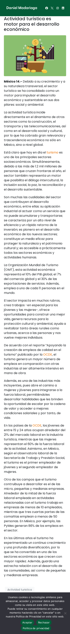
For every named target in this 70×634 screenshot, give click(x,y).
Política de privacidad (36, 628)
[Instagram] (57, 8)
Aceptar (27, 622)
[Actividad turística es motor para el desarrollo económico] (35, 55)
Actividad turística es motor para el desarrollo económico (31, 24)
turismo (52, 152)
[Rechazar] (65, 613)
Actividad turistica (19, 590)
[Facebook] (46, 8)
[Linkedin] (63, 8)
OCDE (47, 354)
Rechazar (44, 622)
